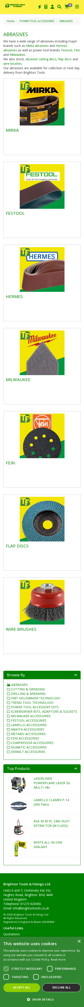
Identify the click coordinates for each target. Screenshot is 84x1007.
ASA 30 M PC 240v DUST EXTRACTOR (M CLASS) (52, 823)
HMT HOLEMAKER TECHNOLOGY (35, 698)
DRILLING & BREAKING (27, 694)
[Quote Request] (46, 7)
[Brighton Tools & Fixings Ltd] (15, 5)
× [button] (79, 941)
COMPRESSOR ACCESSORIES (32, 743)
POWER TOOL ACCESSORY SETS (34, 707)
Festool (66, 50)
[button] (42, 999)
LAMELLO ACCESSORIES (28, 725)
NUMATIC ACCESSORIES (28, 747)
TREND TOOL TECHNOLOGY (32, 702)
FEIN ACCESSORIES (24, 738)
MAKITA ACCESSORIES (27, 729)
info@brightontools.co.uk (31, 908)
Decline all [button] (61, 987)
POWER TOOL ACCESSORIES (37, 21)
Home (11, 21)
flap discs (65, 59)
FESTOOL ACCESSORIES (28, 720)
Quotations (11, 934)
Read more (58, 959)
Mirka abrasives (38, 46)
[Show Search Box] (59, 7)
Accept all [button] (21, 987)
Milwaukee (17, 54)
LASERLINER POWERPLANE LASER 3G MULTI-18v (52, 783)
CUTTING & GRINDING (27, 689)
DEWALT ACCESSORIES (27, 752)
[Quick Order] (40, 7)
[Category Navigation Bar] (77, 7)
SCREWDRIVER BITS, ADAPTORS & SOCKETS (43, 711)
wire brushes (12, 63)
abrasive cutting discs (41, 59)
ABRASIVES (66, 21)
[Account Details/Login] (52, 7)
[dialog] (42, 972)
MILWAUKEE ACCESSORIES (30, 716)
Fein (77, 50)
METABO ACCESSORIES (28, 734)
